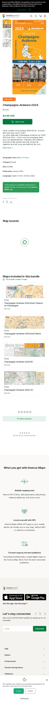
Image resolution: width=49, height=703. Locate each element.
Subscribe (39, 629)
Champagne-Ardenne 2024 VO (18, 390)
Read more (7, 148)
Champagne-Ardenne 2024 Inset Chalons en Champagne (23, 304)
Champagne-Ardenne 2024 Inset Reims (22, 333)
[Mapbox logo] (8, 259)
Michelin (6, 110)
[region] (24, 242)
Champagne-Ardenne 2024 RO (18, 362)
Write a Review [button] (26, 419)
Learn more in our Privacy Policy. (21, 686)
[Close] (47, 679)
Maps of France (23, 158)
